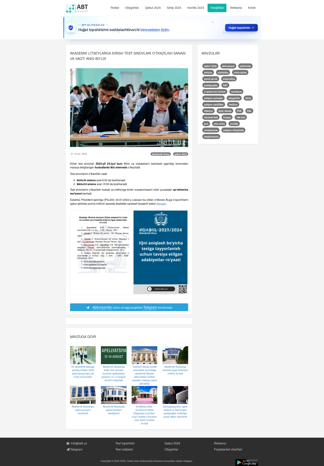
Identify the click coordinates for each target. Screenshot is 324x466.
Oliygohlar (132, 7)
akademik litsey (161, 154)
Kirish (252, 7)
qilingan (161, 203)
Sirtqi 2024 (174, 7)
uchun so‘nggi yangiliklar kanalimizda (132, 307)
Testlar (114, 7)
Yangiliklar (217, 7)
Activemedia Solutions (151, 461)
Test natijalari (124, 449)
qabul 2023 (180, 154)
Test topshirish (125, 443)
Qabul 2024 (153, 7)
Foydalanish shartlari (228, 449)
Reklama (236, 7)
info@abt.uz (78, 443)
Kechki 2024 (195, 7)
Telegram (76, 449)
